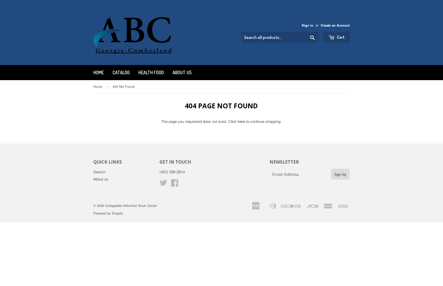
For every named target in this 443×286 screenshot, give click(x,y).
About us (182, 72)
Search (99, 171)
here (241, 121)
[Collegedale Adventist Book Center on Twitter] (163, 184)
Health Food (151, 72)
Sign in (307, 25)
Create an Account (335, 25)
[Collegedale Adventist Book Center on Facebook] (174, 184)
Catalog (121, 72)
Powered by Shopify (108, 213)
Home (98, 72)
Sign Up (340, 174)
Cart (340, 37)
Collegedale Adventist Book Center (131, 205)
